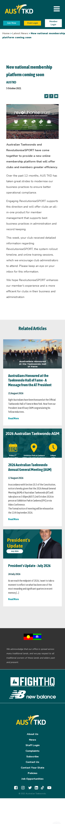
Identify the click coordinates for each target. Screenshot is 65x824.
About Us (32, 734)
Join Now (11, 23)
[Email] (56, 96)
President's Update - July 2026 (29, 566)
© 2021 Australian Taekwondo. (32, 793)
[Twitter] (46, 96)
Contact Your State (32, 767)
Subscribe (32, 756)
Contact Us (32, 762)
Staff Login (33, 745)
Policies (32, 773)
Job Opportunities (32, 779)
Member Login (53, 23)
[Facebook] (51, 96)
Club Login (32, 23)
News (32, 740)
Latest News (20, 33)
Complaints (32, 751)
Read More (13, 418)
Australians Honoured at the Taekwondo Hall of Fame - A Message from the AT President (30, 380)
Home (6, 33)
